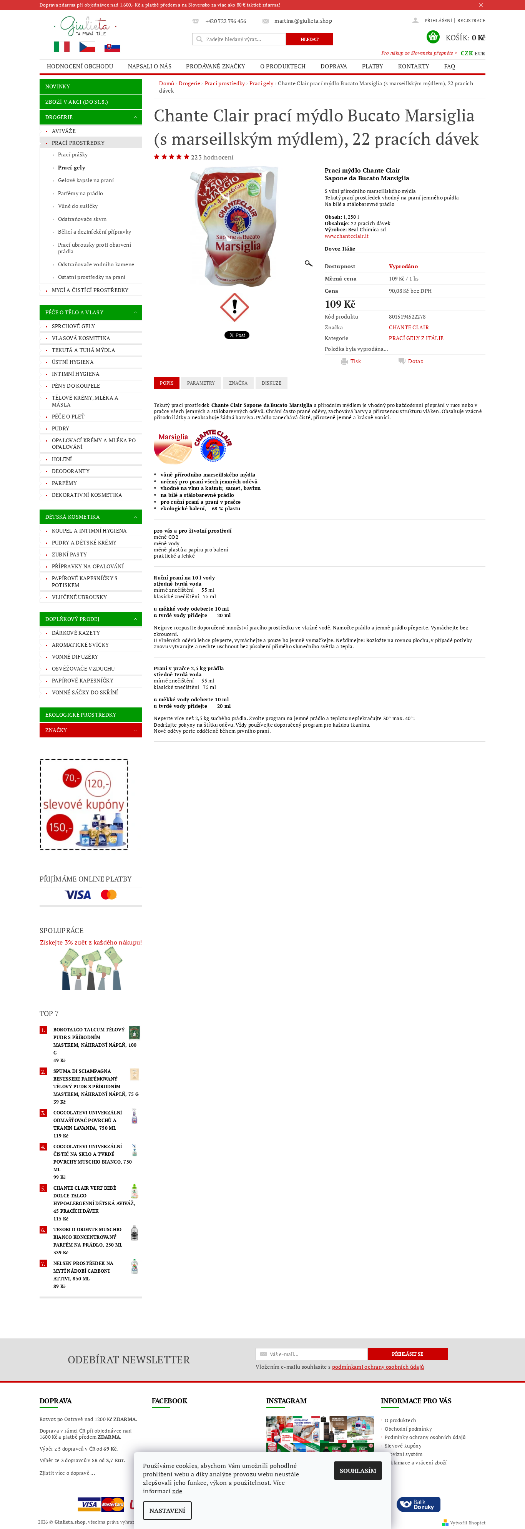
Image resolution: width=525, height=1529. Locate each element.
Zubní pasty (69, 554)
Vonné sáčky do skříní (85, 692)
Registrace (471, 20)
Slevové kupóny (403, 1445)
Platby (373, 66)
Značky (56, 730)
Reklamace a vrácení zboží (416, 1462)
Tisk (356, 361)
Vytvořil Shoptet (467, 1522)
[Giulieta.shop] (114, 33)
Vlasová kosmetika (81, 338)
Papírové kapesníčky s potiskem (85, 581)
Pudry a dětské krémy (84, 542)
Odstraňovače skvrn (82, 218)
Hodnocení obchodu (80, 66)
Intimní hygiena (76, 373)
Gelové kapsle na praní (86, 180)
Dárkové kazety (76, 632)
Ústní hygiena (73, 361)
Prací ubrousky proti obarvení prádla (94, 248)
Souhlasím (358, 1470)
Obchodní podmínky (408, 1428)
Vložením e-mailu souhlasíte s (340, 1367)
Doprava (334, 66)
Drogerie (59, 117)
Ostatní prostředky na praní (92, 277)
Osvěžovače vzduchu (83, 668)
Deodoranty (71, 471)
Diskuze (271, 383)
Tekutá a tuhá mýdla (83, 350)
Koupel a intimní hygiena (89, 530)
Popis (166, 383)
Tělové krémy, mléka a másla (85, 401)
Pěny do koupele (76, 385)
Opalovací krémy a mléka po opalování (94, 444)
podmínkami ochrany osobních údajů (378, 1366)
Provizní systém (404, 1454)
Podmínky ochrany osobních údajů (425, 1437)
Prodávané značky (215, 66)
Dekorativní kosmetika (87, 494)
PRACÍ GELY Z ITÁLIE (416, 338)
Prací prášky (73, 154)
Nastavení (167, 1510)
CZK (467, 53)
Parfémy (64, 482)
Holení (62, 459)
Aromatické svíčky (80, 644)
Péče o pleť (68, 416)
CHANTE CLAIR (409, 327)
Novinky (57, 86)
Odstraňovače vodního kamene (96, 264)
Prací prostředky (78, 142)
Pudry (61, 428)
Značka (238, 383)
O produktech (283, 66)
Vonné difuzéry (75, 656)
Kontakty (414, 66)
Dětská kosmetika (72, 516)
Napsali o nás (149, 66)
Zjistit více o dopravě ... (67, 1472)
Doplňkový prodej (72, 619)
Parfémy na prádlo (80, 193)
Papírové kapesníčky (82, 680)
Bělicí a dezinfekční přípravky (94, 231)
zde (177, 1491)
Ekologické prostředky (80, 714)
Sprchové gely (73, 326)
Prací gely (71, 167)
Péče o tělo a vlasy (74, 312)
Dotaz (415, 361)
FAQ (449, 66)
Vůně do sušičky (78, 205)
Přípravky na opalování (88, 566)
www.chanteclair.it (347, 235)
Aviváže (64, 130)
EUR (480, 53)
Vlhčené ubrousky (79, 597)
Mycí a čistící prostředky (90, 290)
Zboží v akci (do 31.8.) (76, 101)
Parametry (201, 383)
